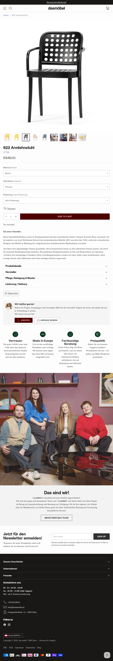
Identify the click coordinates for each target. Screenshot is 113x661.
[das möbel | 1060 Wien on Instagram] (9, 625)
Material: (10, 167)
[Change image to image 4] (35, 137)
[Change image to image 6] (54, 137)
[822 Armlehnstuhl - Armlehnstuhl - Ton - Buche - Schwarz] (56, 75)
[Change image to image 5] (45, 137)
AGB (11, 648)
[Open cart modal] (107, 8)
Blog (39, 648)
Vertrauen (11, 208)
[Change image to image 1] (7, 137)
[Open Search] (10, 8)
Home (6, 15)
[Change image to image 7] (63, 137)
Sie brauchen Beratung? (57, 2)
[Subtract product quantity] (5, 217)
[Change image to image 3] (26, 137)
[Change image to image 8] (73, 137)
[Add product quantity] (15, 217)
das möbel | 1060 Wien (28, 640)
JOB (5, 648)
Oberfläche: (12, 181)
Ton (7, 152)
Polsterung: (15, 194)
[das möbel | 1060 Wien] (56, 8)
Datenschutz (30, 648)
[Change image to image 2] (16, 137)
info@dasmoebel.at (16, 607)
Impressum (19, 648)
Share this (13, 293)
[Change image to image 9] (82, 137)
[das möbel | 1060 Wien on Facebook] (4, 625)
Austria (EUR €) (14, 635)
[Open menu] (5, 8)
